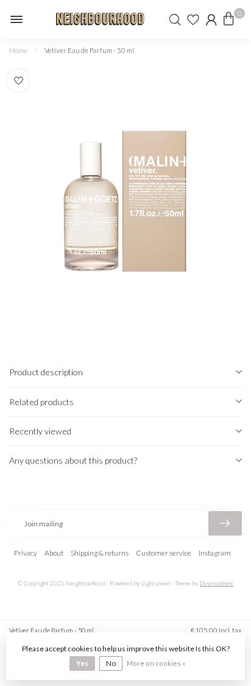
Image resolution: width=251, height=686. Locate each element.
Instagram (215, 552)
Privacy (25, 552)
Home (18, 50)
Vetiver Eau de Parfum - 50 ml (89, 50)
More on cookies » (156, 663)
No (111, 663)
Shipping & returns (100, 552)
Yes (82, 663)
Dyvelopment (216, 583)
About (53, 552)
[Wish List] (193, 19)
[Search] (175, 19)
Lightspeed (156, 583)
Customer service (163, 552)
